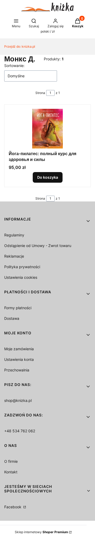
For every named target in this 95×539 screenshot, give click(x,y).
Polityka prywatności (22, 266)
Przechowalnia (16, 370)
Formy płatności (17, 308)
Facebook (13, 507)
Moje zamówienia (19, 349)
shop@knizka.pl (18, 400)
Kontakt (10, 472)
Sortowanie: (14, 65)
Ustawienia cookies (20, 277)
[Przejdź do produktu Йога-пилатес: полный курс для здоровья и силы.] (47, 129)
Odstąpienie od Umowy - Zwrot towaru (37, 245)
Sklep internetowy (41, 532)
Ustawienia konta (19, 359)
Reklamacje (14, 256)
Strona (40, 93)
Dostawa (11, 318)
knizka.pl (19, 46)
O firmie (11, 461)
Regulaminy (14, 235)
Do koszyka (47, 177)
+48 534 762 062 (19, 431)
